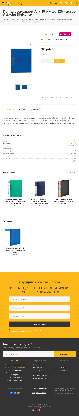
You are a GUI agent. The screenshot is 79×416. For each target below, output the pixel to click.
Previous (71, 172)
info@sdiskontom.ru (39, 393)
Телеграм (15, 393)
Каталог (15, 360)
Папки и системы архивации (15, 367)
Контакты (63, 370)
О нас (64, 365)
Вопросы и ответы (39, 378)
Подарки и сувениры (15, 370)
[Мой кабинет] (56, 3)
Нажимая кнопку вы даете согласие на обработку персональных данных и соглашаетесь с (38, 330)
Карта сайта (63, 373)
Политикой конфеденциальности (21, 331)
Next (74, 172)
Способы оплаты (39, 367)
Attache (73, 141)
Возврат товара (39, 373)
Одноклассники (18, 393)
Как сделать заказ (39, 365)
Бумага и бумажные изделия (15, 365)
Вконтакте (11, 393)
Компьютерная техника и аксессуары (15, 374)
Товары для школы (15, 377)
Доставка (39, 370)
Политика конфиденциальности (39, 407)
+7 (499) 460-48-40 (39, 388)
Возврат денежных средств (39, 376)
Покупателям (39, 360)
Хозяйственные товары (15, 380)
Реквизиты (63, 367)
